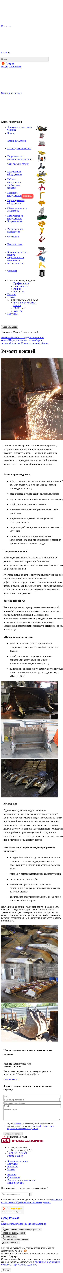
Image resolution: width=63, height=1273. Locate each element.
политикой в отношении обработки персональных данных (30, 1127)
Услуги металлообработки (34, 343)
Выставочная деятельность (21, 1180)
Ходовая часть (9, 1236)
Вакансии (18, 291)
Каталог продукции (17, 1161)
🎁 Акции (7, 63)
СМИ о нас (19, 308)
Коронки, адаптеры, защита (15, 1239)
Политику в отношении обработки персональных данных (31, 1201)
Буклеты (17, 311)
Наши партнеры (15, 1183)
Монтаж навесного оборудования (18, 337)
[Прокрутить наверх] (2, 1221)
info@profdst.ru (31, 1074)
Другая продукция (10, 1242)
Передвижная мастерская (22, 340)
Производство (20, 286)
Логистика (15, 343)
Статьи (17, 305)
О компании (13, 1177)
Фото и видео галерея (24, 302)
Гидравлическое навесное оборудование (21, 1229)
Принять (6, 1270)
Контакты (12, 313)
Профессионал (21, 283)
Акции (17, 289)
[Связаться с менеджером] (2, 1227)
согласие (17, 1124)
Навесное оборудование (13, 1233)
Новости (11, 294)
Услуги (11, 297)
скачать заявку (11, 1079)
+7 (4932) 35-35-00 (17, 1153)
